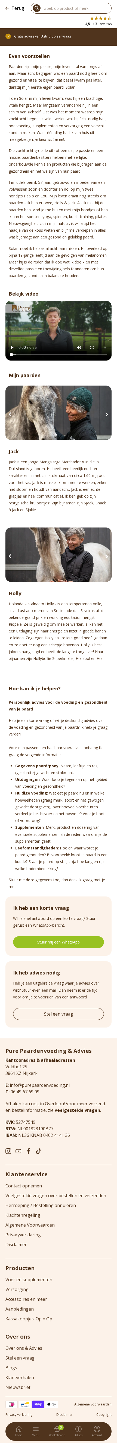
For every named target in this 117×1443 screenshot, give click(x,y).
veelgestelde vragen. (78, 1110)
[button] (10, 414)
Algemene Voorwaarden (30, 1225)
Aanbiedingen (19, 1309)
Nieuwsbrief (17, 1387)
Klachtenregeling (22, 1215)
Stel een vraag (58, 1014)
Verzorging (17, 1289)
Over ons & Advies (23, 1348)
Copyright (104, 1415)
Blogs (11, 1368)
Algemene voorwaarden (93, 1404)
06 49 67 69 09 (25, 1092)
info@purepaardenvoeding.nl (40, 1085)
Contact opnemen (23, 1186)
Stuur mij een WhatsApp (58, 942)
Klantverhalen (19, 1377)
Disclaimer (16, 1245)
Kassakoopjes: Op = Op (28, 1319)
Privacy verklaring (18, 1415)
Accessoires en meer (26, 1299)
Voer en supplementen (28, 1280)
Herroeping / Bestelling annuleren (40, 1205)
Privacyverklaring (23, 1235)
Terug (17, 8)
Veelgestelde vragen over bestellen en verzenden (55, 1196)
